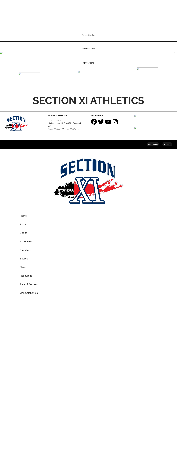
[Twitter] (101, 122)
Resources (26, 275)
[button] (2, 52)
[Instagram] (115, 122)
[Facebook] (94, 122)
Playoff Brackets (29, 284)
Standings (25, 250)
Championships (29, 292)
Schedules (26, 241)
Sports (23, 232)
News (23, 267)
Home (23, 215)
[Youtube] (108, 122)
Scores (24, 258)
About (23, 224)
